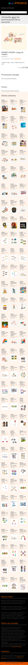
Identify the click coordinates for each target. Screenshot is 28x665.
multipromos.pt (5, 664)
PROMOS (21, 3)
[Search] (25, 12)
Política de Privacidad (16, 646)
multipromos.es (13, 664)
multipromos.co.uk (22, 664)
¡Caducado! (17, 59)
